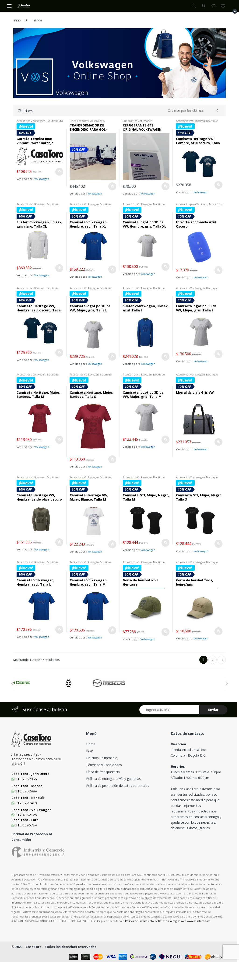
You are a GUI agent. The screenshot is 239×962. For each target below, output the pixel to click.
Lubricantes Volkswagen (137, 121)
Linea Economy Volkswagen (87, 121)
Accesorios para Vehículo (191, 204)
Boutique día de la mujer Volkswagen (40, 122)
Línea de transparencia (103, 772)
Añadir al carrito (59, 172)
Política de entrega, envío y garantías (113, 778)
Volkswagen (41, 179)
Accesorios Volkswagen (31, 121)
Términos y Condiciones (104, 765)
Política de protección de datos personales (117, 785)
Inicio (17, 20)
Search (193, 5)
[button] (12, 683)
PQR (89, 751)
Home (90, 744)
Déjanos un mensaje (101, 758)
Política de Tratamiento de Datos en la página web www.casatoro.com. (168, 921)
